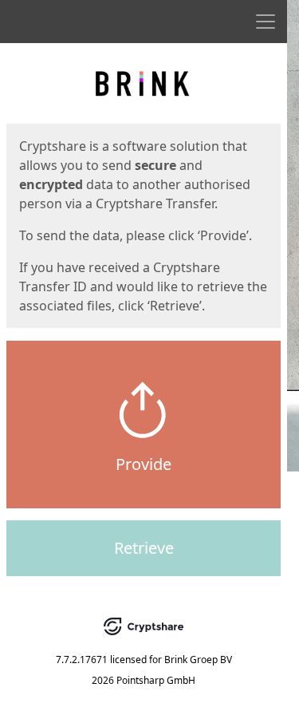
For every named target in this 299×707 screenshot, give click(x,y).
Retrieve (144, 548)
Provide (143, 464)
